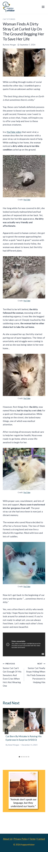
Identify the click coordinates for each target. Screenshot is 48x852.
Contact (41, 839)
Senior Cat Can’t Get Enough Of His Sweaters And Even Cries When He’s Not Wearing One (12, 675)
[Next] (41, 731)
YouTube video (14, 132)
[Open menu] (43, 7)
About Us (7, 839)
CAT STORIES (9, 19)
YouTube (26, 200)
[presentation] (24, 720)
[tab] (19, 756)
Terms (32, 839)
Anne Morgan (10, 44)
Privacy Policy (21, 839)
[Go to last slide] (6, 731)
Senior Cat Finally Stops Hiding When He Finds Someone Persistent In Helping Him (35, 673)
